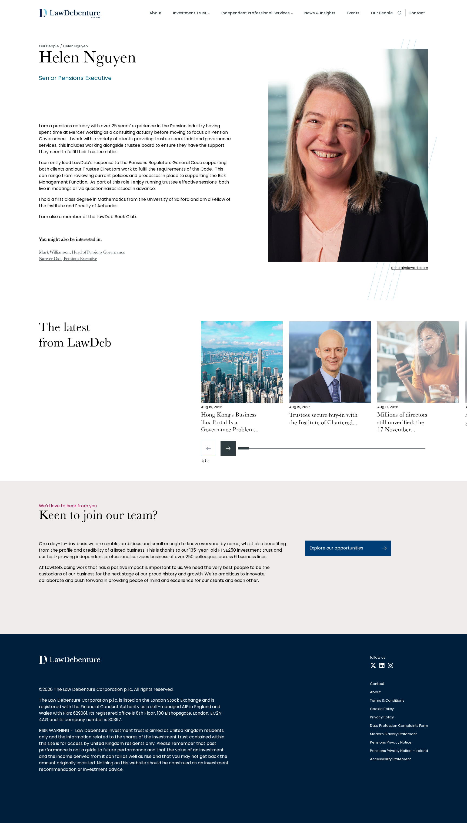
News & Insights (319, 13)
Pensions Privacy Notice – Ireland (399, 751)
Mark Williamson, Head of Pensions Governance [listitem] (82, 253)
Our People (382, 13)
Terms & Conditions (387, 701)
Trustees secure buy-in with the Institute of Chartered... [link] (323, 419)
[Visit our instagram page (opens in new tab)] (390, 665)
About (155, 13)
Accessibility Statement (390, 759)
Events (353, 13)
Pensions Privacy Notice (391, 743)
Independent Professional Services (255, 13)
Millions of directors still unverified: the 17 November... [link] (402, 422)
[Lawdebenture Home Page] (69, 13)
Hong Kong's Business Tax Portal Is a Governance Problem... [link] (230, 422)
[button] (399, 13)
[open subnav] (209, 13)
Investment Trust (189, 13)
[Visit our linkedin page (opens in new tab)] (382, 665)
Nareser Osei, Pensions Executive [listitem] (68, 259)
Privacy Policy (382, 717)
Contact (416, 13)
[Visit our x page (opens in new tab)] (373, 665)
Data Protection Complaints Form (399, 726)
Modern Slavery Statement (393, 734)
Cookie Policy (382, 709)
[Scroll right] (228, 448)
